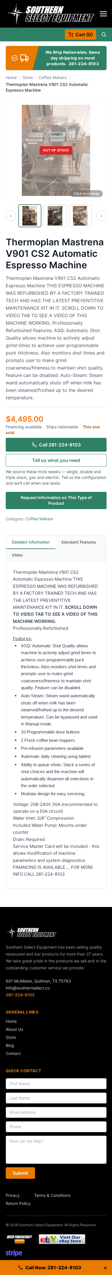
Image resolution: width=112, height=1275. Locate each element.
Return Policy (18, 1203)
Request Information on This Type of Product (56, 500)
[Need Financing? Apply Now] (19, 1239)
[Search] (104, 34)
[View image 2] (55, 215)
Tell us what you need (56, 460)
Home (11, 77)
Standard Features (78, 542)
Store (28, 77)
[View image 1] (29, 215)
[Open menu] (103, 13)
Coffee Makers (52, 77)
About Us (14, 1029)
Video (17, 554)
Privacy (13, 1195)
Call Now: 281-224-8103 (53, 1267)
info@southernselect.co (28, 987)
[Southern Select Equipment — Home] (51, 14)
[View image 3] (80, 215)
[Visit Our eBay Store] (62, 1239)
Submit (20, 1173)
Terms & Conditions (52, 1195)
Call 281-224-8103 (60, 445)
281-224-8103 (84, 63)
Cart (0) (84, 34)
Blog (10, 1045)
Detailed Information (31, 542)
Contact (13, 1053)
